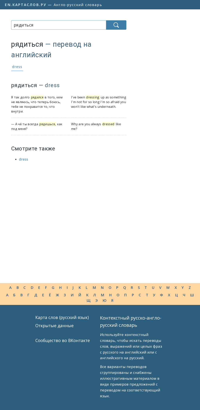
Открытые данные (54, 325)
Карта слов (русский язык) (62, 317)
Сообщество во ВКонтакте (62, 340)
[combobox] (58, 25)
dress (17, 66)
